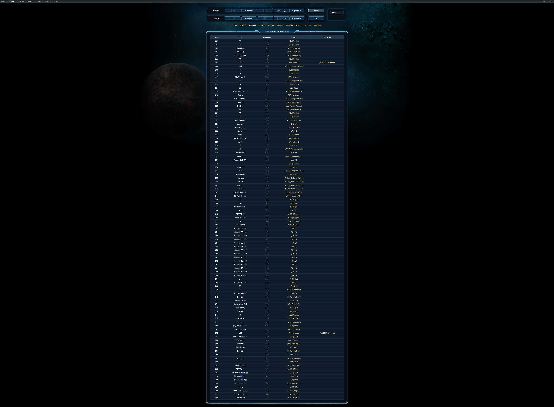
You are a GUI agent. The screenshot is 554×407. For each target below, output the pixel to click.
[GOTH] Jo (294, 174)
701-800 (298, 25)
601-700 (289, 25)
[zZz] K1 (294, 131)
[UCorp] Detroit (294, 95)
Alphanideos (294, 135)
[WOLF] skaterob (293, 52)
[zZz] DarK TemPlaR (294, 192)
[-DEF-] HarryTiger (294, 221)
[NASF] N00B (294, 210)
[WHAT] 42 (294, 200)
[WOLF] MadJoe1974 (294, 196)
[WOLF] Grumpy (294, 329)
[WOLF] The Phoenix (327, 63)
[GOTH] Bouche (294, 214)
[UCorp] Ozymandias (294, 92)
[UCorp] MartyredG (294, 102)
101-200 (243, 25)
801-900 (308, 25)
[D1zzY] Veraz (293, 77)
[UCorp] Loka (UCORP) (294, 178)
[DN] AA (294, 124)
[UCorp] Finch (294, 142)
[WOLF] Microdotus (327, 333)
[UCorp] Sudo (294, 394)
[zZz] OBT (294, 167)
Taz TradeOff (294, 63)
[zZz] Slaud (294, 88)
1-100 (235, 25)
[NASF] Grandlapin (294, 110)
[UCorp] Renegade (294, 55)
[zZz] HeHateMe (294, 48)
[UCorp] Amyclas (293, 391)
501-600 (280, 25)
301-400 (261, 25)
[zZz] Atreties (294, 41)
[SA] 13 (294, 229)
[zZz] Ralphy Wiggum (294, 106)
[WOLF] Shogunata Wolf (294, 66)
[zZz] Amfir (294, 301)
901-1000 (317, 25)
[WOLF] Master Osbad (294, 156)
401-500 (271, 25)
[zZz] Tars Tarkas (293, 344)
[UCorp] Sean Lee (294, 120)
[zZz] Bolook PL (294, 138)
